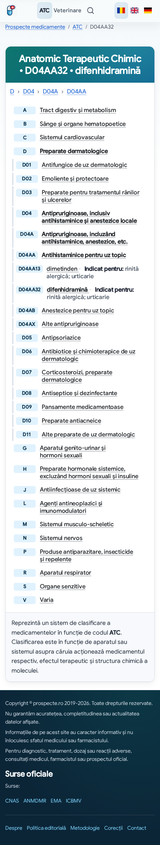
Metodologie (85, 828)
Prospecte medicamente (35, 26)
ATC (44, 10)
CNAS (12, 800)
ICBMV (73, 800)
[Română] (121, 10)
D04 (28, 91)
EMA (56, 800)
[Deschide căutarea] (90, 10)
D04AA (76, 91)
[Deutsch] (148, 10)
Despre (13, 828)
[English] (134, 10)
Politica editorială (46, 828)
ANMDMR (34, 800)
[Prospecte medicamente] (12, 10)
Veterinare (67, 10)
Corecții (113, 828)
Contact (136, 828)
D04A (50, 91)
